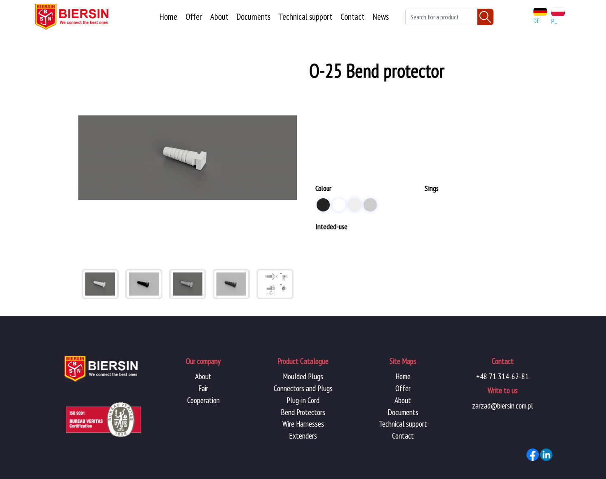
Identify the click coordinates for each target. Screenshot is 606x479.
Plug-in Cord (303, 400)
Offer (194, 16)
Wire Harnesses (303, 423)
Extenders (303, 435)
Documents (253, 16)
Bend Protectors (303, 412)
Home (168, 16)
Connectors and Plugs (303, 388)
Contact (352, 16)
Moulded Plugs (303, 376)
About (219, 16)
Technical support (305, 16)
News (381, 16)
